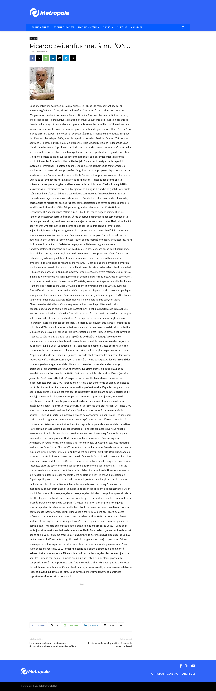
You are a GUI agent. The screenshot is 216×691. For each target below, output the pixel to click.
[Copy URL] (73, 58)
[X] (39, 58)
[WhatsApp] (46, 58)
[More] (121, 625)
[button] (182, 27)
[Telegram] (66, 58)
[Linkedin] (53, 58)
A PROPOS (158, 673)
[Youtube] (193, 666)
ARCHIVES (189, 673)
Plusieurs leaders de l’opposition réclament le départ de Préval (110, 645)
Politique (33, 39)
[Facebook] (32, 58)
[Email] (59, 58)
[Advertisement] (81, 600)
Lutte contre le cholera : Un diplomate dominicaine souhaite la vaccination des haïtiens (53, 645)
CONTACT (173, 673)
